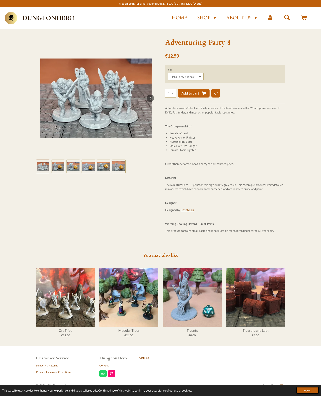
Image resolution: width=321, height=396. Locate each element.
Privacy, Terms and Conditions (53, 372)
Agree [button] (307, 390)
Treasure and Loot (256, 330)
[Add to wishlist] (215, 93)
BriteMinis (187, 210)
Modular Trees (129, 330)
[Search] (287, 17)
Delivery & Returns (47, 365)
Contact (104, 365)
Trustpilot (143, 357)
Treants (192, 330)
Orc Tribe (65, 330)
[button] (43, 166)
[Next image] (150, 98)
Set (170, 69)
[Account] (270, 18)
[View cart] (304, 18)
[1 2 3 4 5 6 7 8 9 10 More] (170, 93)
